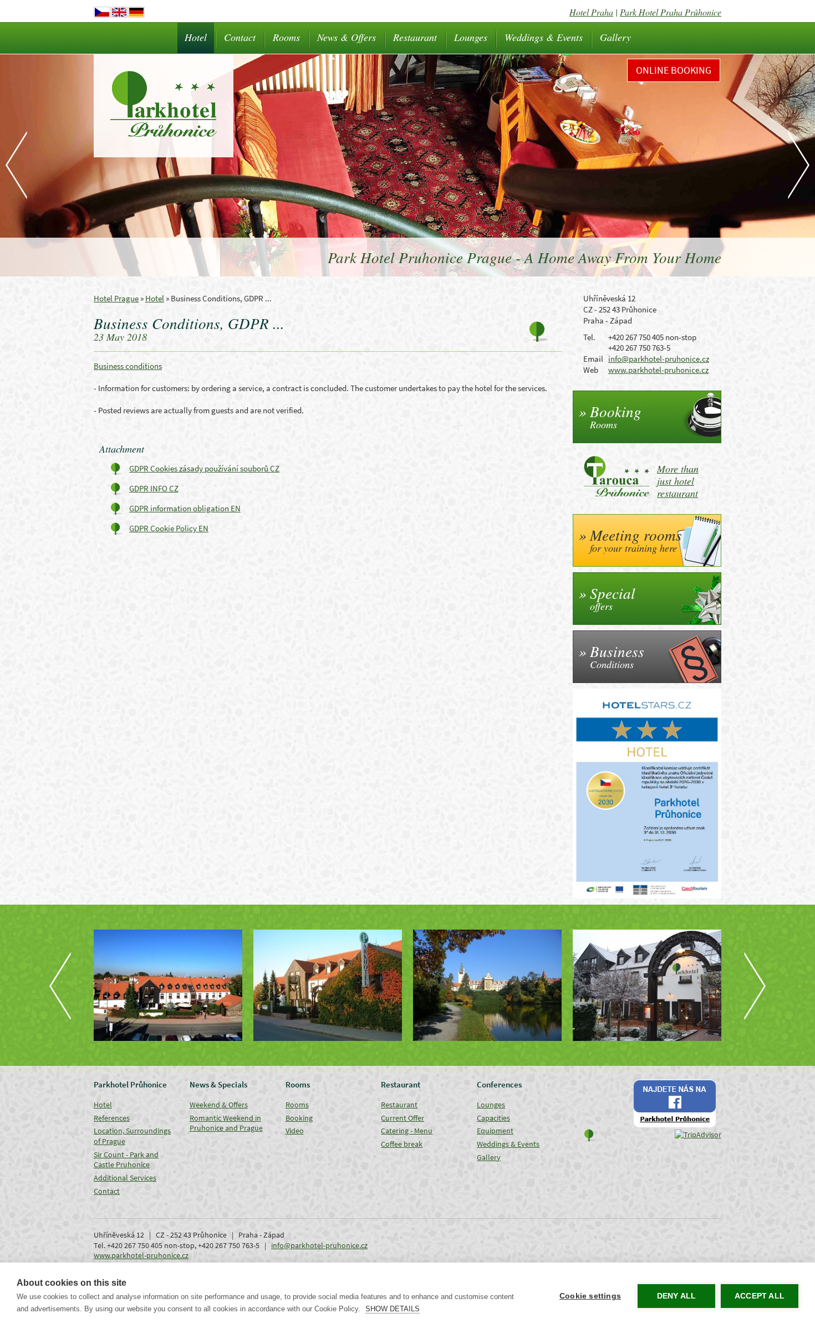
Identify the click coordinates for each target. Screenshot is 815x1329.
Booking (299, 1118)
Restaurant (415, 37)
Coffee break (401, 1144)
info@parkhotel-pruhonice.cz (658, 358)
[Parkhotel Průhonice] (168, 985)
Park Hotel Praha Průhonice (670, 12)
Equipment (495, 1131)
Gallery (615, 37)
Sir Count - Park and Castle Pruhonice (126, 1160)
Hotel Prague (116, 298)
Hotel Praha (591, 12)
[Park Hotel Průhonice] (647, 985)
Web (590, 370)
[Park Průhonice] (487, 985)
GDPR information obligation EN (185, 508)
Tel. (589, 337)
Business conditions (128, 366)
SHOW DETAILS (392, 1309)
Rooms (286, 37)
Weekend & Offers (219, 1105)
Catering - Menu (406, 1131)
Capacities (493, 1118)
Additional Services (125, 1178)
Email (593, 358)
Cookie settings (590, 1296)
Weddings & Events (544, 37)
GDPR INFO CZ (154, 488)
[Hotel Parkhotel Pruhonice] (327, 985)
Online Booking (673, 70)
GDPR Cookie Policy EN (168, 528)
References (112, 1118)
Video (295, 1131)
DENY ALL (676, 1296)
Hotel (196, 37)
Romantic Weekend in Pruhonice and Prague (226, 1123)
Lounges (470, 37)
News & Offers (346, 37)
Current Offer (402, 1118)
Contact (240, 37)
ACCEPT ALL (760, 1296)
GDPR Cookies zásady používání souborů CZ (204, 468)
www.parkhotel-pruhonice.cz (658, 370)
